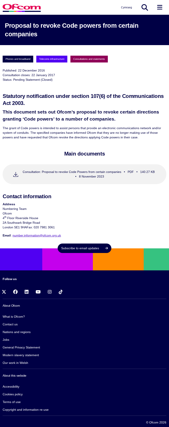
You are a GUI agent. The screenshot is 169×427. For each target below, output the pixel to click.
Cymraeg (126, 7)
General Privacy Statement (21, 347)
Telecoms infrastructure (51, 59)
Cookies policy (13, 394)
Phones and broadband (18, 59)
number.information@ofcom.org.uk (37, 235)
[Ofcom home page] (22, 7)
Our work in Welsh (15, 363)
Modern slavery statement (21, 355)
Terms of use (12, 402)
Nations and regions (17, 332)
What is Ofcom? (14, 316)
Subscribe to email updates (80, 248)
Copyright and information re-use (26, 409)
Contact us (10, 324)
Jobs (6, 339)
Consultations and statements (89, 59)
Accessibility (11, 386)
